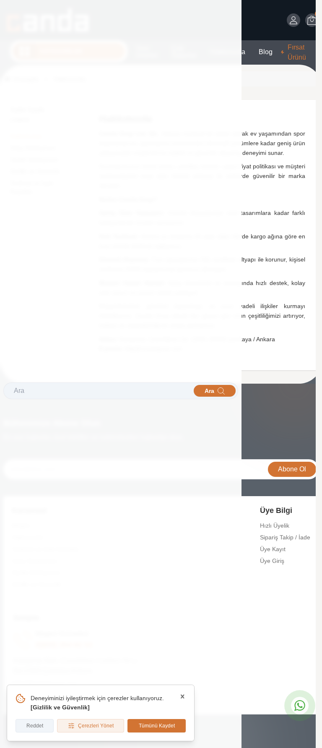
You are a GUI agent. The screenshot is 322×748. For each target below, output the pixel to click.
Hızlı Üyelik (274, 525)
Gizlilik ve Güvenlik (60, 707)
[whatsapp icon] (300, 705)
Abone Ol (292, 469)
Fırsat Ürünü (297, 52)
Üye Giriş (272, 560)
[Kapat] (182, 697)
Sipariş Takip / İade (285, 537)
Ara (209, 390)
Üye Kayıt (273, 549)
